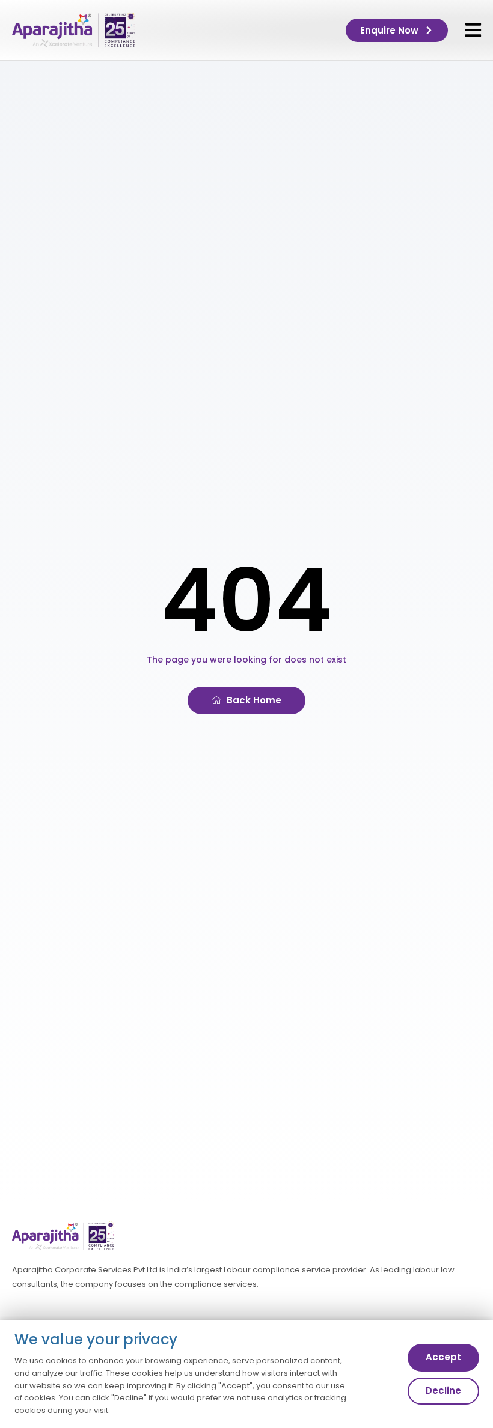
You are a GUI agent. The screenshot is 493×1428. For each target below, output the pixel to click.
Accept (443, 1357)
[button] (473, 30)
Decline (443, 1390)
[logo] (73, 30)
